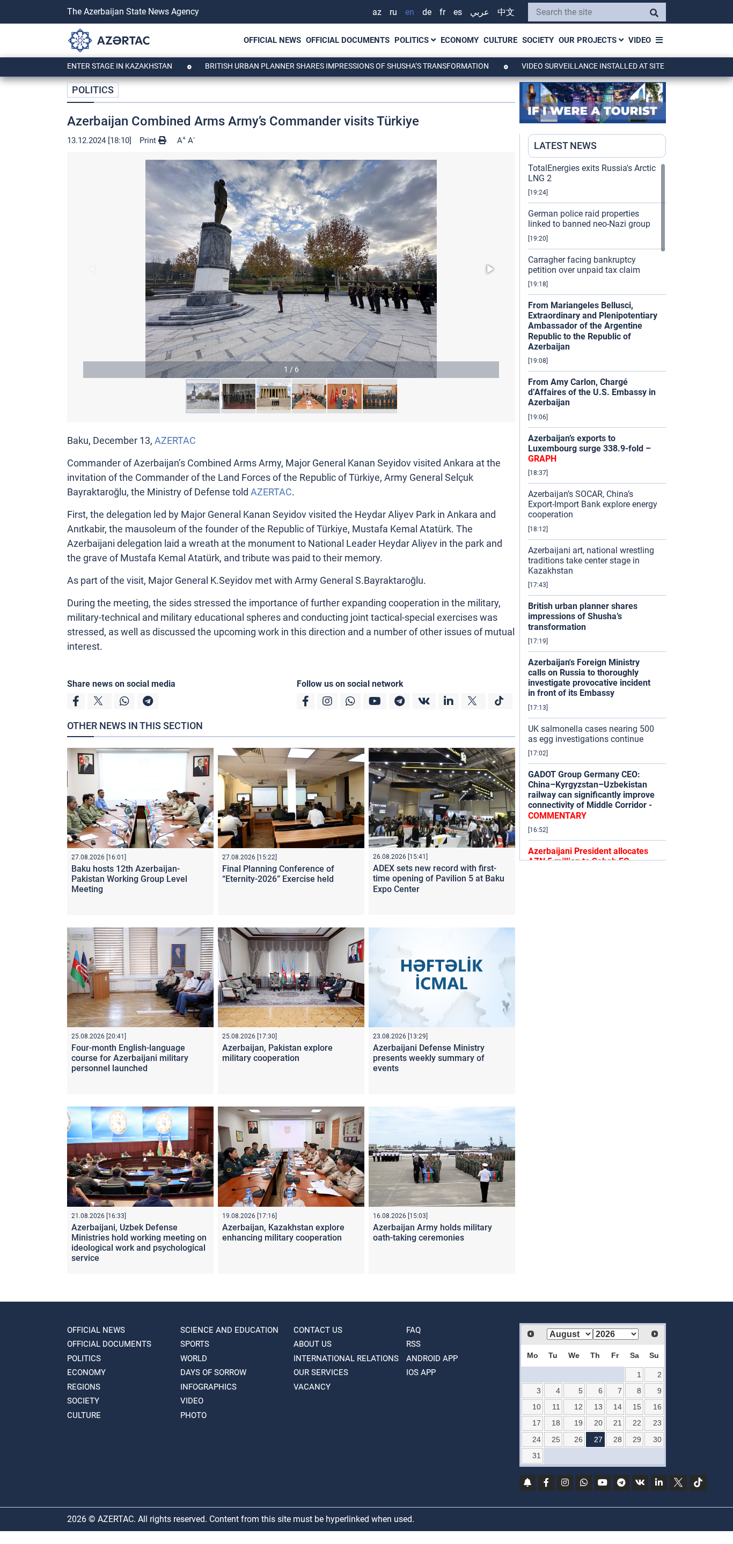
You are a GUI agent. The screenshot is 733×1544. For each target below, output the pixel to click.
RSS (413, 1344)
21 (617, 1423)
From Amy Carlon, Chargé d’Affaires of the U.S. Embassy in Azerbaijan (592, 392)
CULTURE (500, 40)
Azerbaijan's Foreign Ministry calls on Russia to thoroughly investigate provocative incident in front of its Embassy (589, 678)
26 (578, 1439)
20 (598, 1423)
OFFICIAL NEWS (272, 40)
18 (556, 1423)
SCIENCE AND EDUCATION (229, 1330)
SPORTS (194, 1344)
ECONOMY (460, 40)
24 (536, 1439)
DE (426, 12)
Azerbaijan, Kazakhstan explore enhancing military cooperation (283, 1232)
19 (578, 1423)
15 (637, 1406)
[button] (291, 269)
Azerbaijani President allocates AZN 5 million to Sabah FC (588, 856)
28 (617, 1439)
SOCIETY (538, 40)
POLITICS (412, 40)
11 (556, 1406)
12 (578, 1406)
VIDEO (639, 40)
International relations (346, 1358)
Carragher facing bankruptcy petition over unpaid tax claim (584, 265)
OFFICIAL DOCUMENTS (348, 40)
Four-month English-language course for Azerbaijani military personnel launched (129, 1058)
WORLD (193, 1358)
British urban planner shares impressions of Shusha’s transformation (301, 66)
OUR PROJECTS (589, 40)
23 (657, 1423)
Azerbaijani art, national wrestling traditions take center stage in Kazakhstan (591, 560)
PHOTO (193, 1415)
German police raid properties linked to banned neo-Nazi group (589, 219)
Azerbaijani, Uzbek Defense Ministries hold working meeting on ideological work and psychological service (139, 1243)
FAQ (413, 1330)
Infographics (208, 1387)
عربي (479, 12)
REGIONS (83, 1387)
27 (598, 1439)
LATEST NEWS (565, 145)
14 (617, 1406)
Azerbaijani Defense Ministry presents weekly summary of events (429, 1058)
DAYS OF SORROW (213, 1372)
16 (657, 1406)
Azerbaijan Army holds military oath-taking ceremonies (432, 1232)
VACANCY (312, 1387)
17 (536, 1423)
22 (637, 1423)
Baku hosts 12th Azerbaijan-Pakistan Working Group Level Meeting (129, 879)
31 (536, 1455)
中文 (506, 12)
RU (393, 12)
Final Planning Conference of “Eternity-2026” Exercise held (278, 874)
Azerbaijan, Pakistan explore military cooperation (277, 1053)
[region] (597, 511)
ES (457, 12)
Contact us (318, 1330)
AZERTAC (175, 440)
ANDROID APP (432, 1358)
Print (149, 140)
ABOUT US (313, 1344)
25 (556, 1439)
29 (637, 1439)
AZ (377, 12)
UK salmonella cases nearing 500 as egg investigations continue (591, 734)
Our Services (321, 1372)
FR (442, 12)
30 (657, 1439)
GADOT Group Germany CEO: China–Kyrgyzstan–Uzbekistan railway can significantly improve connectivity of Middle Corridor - (591, 795)
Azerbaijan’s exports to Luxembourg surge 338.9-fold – (589, 448)
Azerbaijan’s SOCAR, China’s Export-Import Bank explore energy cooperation (592, 504)
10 (536, 1406)
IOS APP (421, 1372)
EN (409, 12)
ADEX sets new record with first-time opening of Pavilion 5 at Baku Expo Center (438, 878)
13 (598, 1406)
